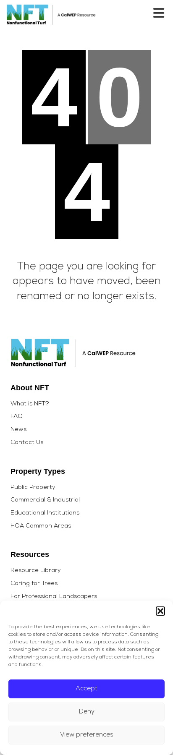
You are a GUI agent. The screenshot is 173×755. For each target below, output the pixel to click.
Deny (86, 712)
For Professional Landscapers (53, 597)
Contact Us (26, 443)
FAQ (16, 417)
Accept (86, 689)
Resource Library (35, 571)
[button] (160, 611)
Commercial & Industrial (45, 500)
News (18, 430)
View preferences (86, 735)
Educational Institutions (44, 513)
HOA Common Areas (40, 526)
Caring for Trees (34, 584)
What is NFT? (29, 404)
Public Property (32, 488)
